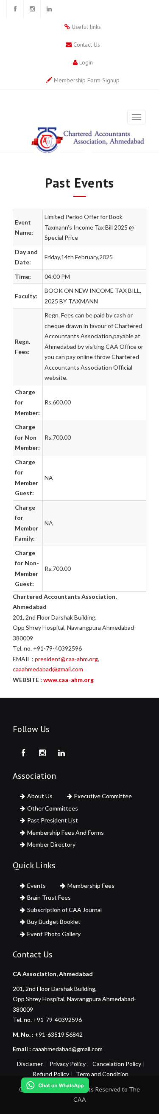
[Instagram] (31, 9)
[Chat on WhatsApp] (55, 1085)
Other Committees (52, 808)
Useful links (86, 27)
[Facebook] (14, 9)
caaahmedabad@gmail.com (48, 669)
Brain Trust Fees (49, 897)
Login (86, 62)
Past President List (52, 820)
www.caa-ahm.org (68, 679)
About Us (40, 796)
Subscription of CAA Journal (64, 909)
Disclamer (30, 1063)
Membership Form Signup (87, 80)
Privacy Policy (68, 1063)
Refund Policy (51, 1074)
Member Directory (51, 844)
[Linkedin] (48, 9)
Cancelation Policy (116, 1063)
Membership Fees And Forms (65, 832)
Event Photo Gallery (54, 933)
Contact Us (86, 44)
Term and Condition (102, 1074)
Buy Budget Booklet (54, 921)
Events (36, 885)
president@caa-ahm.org (66, 658)
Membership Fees (90, 885)
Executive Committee (103, 796)
